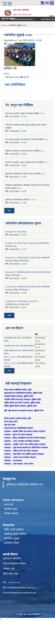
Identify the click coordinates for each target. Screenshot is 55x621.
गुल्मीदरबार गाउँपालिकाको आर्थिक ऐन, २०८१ (20, 199)
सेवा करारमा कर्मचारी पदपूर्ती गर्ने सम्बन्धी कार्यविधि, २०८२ (25, 113)
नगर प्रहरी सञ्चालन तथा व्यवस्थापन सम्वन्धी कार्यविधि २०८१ (26, 139)
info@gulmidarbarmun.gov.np (20, 587)
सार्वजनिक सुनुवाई (11, 538)
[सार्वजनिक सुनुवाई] (19, 54)
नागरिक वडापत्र (11, 513)
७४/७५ (6, 73)
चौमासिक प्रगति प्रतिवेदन (15, 534)
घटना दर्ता (8, 504)
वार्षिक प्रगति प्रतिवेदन (14, 529)
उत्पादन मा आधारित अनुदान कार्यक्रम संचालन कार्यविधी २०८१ (27, 162)
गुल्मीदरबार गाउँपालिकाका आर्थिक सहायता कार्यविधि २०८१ (25, 174)
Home (4, 25)
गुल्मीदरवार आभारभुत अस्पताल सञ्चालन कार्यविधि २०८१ (25, 151)
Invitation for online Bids (16, 232)
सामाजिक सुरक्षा (10, 509)
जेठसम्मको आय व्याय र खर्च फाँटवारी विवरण (19, 346)
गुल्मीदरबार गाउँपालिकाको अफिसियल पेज (24, 484)
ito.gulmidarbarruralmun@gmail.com (19, 592)
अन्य (9, 210)
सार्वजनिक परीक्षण (11, 543)
